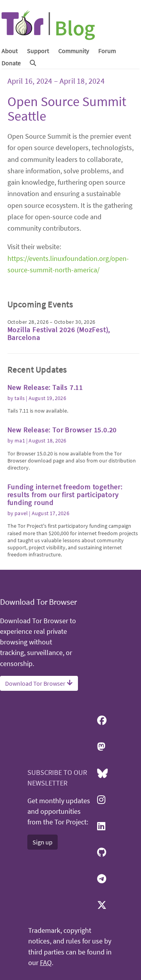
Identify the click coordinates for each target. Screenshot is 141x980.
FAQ (46, 962)
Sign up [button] (42, 842)
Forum (107, 51)
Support (38, 51)
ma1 (19, 440)
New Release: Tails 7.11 (45, 387)
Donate (11, 63)
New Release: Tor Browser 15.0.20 (62, 429)
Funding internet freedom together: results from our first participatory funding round (65, 494)
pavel (21, 513)
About (10, 51)
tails (19, 398)
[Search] (33, 63)
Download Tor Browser (36, 683)
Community (73, 51)
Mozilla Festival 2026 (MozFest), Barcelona (58, 333)
